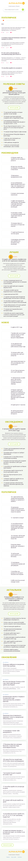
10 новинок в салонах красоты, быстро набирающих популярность (15, 619)
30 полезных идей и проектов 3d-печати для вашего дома (13, 471)
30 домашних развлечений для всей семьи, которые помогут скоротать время (18, 509)
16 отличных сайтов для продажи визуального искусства (18, 537)
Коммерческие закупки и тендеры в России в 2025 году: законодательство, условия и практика (13, 699)
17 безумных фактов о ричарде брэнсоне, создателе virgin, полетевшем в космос (12, 746)
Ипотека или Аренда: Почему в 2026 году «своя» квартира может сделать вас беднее (14, 683)
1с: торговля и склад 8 (17, 517)
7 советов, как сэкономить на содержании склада (12, 139)
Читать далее (14, 107)
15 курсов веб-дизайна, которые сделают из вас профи (13, 113)
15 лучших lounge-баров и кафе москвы (15, 131)
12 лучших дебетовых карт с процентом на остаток (12, 633)
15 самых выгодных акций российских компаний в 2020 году (14, 637)
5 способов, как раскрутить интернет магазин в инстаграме (17, 573)
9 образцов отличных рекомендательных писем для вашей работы (14, 92)
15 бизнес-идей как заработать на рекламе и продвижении (13, 479)
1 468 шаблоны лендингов (11, 142)
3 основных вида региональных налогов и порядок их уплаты (13, 38)
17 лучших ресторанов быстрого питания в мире (13, 309)
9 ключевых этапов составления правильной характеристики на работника (18, 215)
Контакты (20, 857)
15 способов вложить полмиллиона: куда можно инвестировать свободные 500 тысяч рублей (17, 526)
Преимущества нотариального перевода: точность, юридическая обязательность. (13, 717)
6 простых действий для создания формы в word (13, 286)
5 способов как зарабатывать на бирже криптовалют (15, 467)
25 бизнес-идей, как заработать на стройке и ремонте (18, 159)
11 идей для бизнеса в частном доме (17, 232)
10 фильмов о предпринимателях (16, 176)
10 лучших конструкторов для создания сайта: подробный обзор (13, 117)
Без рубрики (5, 662)
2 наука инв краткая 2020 (11, 294)
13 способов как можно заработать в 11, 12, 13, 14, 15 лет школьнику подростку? (13, 815)
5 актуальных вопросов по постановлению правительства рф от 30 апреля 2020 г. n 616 (14, 122)
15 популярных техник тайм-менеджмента (11, 731)
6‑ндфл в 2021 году (16, 327)
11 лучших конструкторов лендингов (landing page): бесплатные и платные (14, 297)
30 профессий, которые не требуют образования (14, 453)
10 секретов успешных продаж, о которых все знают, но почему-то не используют (14, 832)
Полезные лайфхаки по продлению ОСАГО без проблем (13, 665)
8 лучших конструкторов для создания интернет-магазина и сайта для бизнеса (15, 462)
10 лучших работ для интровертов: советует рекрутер (17, 354)
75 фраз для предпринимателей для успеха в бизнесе (14, 449)
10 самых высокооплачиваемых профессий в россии (13, 629)
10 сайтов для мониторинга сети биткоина (16, 555)
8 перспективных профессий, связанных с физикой (18, 546)
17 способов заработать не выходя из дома (13, 787)
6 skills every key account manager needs (18, 581)
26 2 (2, 24)
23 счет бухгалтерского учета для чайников (17, 371)
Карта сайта (13, 857)
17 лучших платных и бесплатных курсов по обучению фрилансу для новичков (13, 484)
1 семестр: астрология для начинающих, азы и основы (11, 145)
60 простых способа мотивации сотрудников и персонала (18, 168)
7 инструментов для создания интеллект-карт (12, 773)
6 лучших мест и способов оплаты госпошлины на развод (13, 457)
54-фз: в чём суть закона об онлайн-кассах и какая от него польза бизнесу (15, 623)
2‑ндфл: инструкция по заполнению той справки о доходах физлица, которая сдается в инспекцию (18, 203)
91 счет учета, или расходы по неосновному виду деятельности (11, 53)
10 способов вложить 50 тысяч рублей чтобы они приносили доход (15, 305)
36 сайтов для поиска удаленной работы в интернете (17, 412)
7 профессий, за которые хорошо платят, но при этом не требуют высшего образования (18, 335)
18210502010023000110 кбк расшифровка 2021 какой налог (18, 363)
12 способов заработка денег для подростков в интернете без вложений (15, 301)
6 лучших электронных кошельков (17, 194)
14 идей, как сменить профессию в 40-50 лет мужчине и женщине (14, 260)
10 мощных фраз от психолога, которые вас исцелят (17, 224)
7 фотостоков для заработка (12, 626)
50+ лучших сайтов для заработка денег (13, 800)
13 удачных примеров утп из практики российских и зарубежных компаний (15, 646)
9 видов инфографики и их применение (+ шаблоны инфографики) (14, 598)
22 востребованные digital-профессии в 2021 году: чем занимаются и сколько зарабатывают (18, 185)
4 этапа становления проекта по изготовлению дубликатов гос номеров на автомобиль (15, 282)
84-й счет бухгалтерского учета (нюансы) (13, 475)
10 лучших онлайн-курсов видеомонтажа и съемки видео (13, 290)
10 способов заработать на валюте (11, 68)
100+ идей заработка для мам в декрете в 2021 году (13, 642)
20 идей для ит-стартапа (18, 404)
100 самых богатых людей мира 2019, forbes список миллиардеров (13, 760)
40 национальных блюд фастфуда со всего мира (14, 135)
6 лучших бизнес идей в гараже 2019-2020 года (14, 429)
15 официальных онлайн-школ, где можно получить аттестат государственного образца (18, 380)
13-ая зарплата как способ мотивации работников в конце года (18, 345)
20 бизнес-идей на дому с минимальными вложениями (12, 650)
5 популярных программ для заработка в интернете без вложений (18, 242)
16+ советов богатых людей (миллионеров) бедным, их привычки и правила (17, 499)
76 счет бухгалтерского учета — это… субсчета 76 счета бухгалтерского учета (15, 127)
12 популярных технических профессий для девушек (18, 564)
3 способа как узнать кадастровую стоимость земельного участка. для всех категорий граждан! (14, 314)
